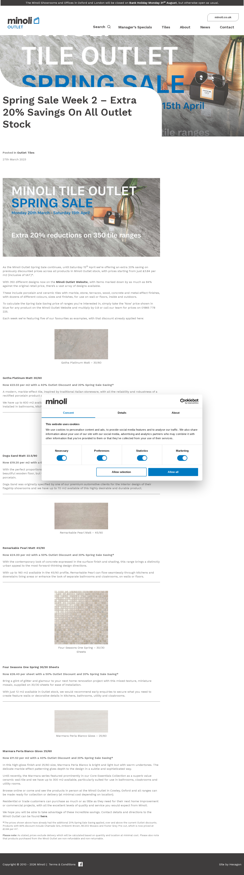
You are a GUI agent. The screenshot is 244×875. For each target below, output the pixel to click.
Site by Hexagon (230, 864)
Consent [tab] (68, 412)
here (44, 816)
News (205, 27)
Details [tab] (122, 412)
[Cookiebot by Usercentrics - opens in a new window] (182, 401)
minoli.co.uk (223, 17)
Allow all (173, 472)
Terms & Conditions (62, 864)
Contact (227, 27)
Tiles (166, 27)
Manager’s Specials (135, 27)
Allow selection (121, 472)
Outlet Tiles (25, 152)
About (185, 27)
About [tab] (176, 412)
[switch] (102, 458)
